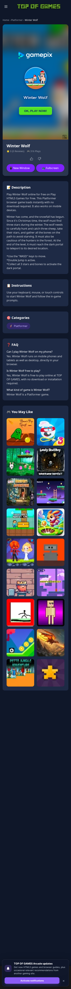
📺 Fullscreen (50, 168)
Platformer (17, 20)
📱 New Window (19, 168)
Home (6, 20)
